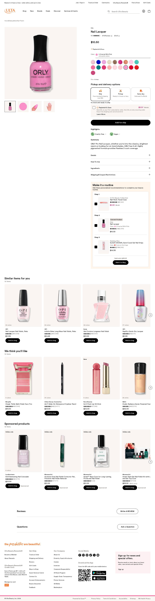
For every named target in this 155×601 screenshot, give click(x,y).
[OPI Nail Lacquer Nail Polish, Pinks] (23, 310)
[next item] (150, 315)
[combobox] (121, 55)
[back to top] (148, 594)
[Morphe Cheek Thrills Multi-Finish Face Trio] (23, 383)
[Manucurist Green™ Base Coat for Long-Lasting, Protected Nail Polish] (101, 457)
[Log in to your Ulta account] (143, 11)
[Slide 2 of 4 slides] (23, 106)
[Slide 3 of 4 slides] (36, 106)
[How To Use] (121, 162)
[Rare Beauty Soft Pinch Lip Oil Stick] (101, 383)
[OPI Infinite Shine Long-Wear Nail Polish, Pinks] (62, 310)
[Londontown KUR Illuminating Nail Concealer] (23, 456)
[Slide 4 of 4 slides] (49, 106)
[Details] (121, 155)
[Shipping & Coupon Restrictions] (121, 175)
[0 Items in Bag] (149, 11)
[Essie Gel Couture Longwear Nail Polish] (101, 310)
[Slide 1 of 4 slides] (10, 106)
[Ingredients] (121, 168)
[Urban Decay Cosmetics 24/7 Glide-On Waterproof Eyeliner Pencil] (62, 383)
